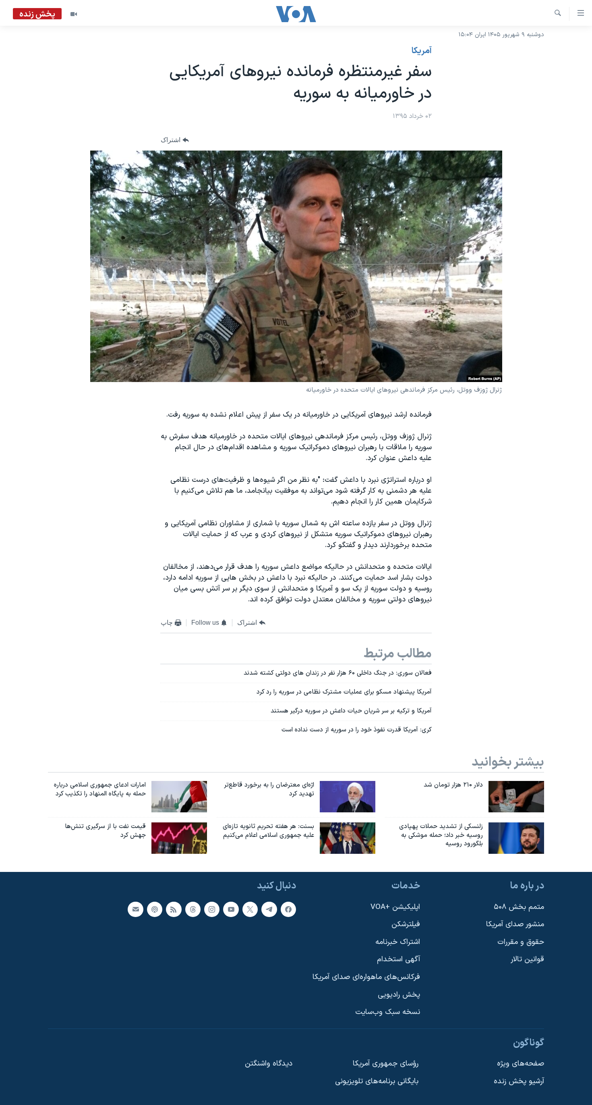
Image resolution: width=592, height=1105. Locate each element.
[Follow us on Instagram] (211, 909)
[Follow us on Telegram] (269, 909)
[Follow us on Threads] (193, 909)
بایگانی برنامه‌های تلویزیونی (376, 1081)
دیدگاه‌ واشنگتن (268, 1064)
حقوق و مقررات (520, 942)
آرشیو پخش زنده (519, 1081)
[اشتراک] (135, 909)
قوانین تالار (527, 959)
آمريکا (422, 51)
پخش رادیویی (399, 994)
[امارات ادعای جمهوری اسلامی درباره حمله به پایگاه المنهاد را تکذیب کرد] (179, 796)
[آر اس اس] (173, 909)
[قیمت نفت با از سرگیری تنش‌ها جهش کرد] (179, 838)
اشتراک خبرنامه (397, 942)
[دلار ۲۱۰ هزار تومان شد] (516, 796)
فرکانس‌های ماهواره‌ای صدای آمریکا (366, 977)
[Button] (175, 140)
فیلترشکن (405, 924)
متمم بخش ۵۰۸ (519, 907)
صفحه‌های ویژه (520, 1064)
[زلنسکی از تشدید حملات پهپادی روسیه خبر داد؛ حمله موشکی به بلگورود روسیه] (516, 838)
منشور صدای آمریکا (515, 924)
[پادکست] (154, 909)
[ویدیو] (74, 14)
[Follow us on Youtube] (230, 909)
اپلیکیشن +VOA (395, 907)
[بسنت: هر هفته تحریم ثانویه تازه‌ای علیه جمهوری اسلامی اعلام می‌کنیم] (347, 838)
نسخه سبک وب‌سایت (387, 1012)
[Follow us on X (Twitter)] (250, 909)
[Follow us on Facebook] (288, 909)
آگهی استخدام (398, 959)
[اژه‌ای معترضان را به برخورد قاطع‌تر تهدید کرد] (347, 796)
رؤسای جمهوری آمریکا (385, 1064)
